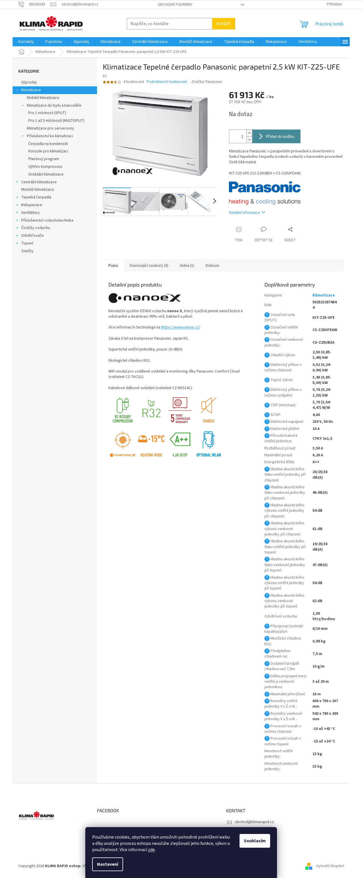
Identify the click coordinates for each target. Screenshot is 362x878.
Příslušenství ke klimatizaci (50, 136)
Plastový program (43, 159)
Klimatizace (31, 90)
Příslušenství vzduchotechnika (47, 220)
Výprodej (29, 82)
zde (151, 850)
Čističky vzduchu (35, 228)
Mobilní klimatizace (43, 98)
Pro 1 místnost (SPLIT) (47, 113)
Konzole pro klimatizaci (48, 151)
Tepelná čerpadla (36, 197)
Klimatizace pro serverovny (50, 128)
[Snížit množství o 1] (249, 139)
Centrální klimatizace (39, 182)
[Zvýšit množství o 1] (249, 133)
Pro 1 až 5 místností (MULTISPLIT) (56, 121)
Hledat (224, 23)
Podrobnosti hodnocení (167, 82)
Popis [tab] (113, 265)
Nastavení (107, 864)
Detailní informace (244, 213)
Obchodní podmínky (175, 4)
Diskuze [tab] (212, 265)
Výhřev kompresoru (45, 167)
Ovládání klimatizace (46, 174)
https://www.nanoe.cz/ (180, 327)
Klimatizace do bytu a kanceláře (54, 105)
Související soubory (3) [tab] (149, 265)
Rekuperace (31, 205)
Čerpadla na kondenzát (48, 144)
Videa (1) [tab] (187, 265)
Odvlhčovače (32, 235)
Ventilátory (30, 213)
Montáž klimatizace (37, 189)
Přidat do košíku (280, 136)
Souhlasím (255, 841)
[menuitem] (26, 41)
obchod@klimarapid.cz (254, 822)
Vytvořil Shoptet (330, 866)
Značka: (207, 82)
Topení (27, 243)
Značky (27, 251)
